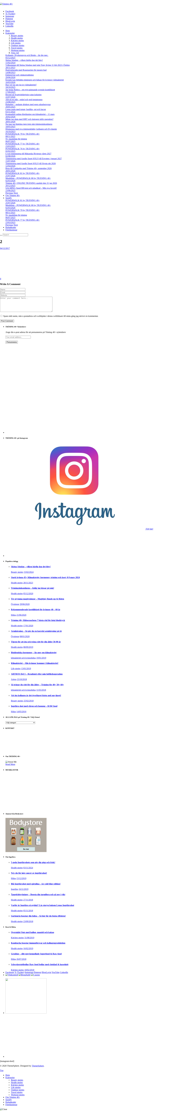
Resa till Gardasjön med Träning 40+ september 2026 (28, 168)
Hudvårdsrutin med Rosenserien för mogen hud (26, 70)
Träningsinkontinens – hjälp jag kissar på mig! (32, 588)
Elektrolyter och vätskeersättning (19, 75)
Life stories (16, 43)
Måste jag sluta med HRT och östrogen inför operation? (29, 119)
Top (1, 1070)
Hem (7, 31)
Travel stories (16, 48)
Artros (13, 679)
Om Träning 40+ (12, 195)
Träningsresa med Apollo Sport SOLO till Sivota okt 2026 (30, 163)
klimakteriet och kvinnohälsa (23, 658)
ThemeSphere (38, 1066)
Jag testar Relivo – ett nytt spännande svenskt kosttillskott (30, 90)
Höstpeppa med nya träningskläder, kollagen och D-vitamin (31, 129)
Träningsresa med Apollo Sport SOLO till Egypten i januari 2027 (33, 158)
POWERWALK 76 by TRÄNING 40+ (22, 149)
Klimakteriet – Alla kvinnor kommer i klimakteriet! (34, 663)
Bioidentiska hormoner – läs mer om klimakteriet (33, 652)
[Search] (1, 235)
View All (15, 53)
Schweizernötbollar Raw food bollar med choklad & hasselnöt (39, 964)
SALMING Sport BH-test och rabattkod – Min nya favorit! (31, 188)
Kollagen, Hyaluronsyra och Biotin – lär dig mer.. (26, 55)
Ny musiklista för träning (16, 139)
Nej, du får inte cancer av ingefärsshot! (29, 873)
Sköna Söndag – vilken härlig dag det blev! (24, 60)
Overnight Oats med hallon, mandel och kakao (32, 932)
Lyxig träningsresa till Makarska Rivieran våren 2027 (28, 153)
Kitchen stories (17, 40)
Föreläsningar (11, 230)
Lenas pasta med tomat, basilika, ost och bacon (25, 109)
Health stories (17, 38)
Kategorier (10, 33)
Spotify (8, 198)
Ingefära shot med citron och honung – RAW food (34, 706)
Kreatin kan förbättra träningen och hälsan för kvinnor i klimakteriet (34, 80)
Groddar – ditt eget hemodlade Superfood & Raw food (36, 954)
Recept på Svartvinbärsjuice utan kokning (23, 94)
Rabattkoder (10, 227)
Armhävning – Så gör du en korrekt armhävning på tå (36, 631)
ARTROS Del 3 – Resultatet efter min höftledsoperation (37, 674)
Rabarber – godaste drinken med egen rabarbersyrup (28, 104)
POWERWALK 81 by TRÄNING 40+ (22, 173)
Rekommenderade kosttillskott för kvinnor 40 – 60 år (35, 609)
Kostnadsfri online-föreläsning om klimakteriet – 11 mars (29, 114)
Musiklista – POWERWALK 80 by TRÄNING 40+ (28, 178)
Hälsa (13, 615)
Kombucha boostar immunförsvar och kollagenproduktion (38, 943)
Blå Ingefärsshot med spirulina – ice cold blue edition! (36, 884)
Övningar (15, 604)
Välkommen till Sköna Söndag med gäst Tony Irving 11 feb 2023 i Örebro (37, 65)
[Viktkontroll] (11, 975)
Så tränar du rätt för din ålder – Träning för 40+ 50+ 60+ (37, 684)
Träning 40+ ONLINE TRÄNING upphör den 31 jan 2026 (31, 183)
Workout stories (18, 50)
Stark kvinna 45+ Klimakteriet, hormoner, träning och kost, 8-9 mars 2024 (45, 577)
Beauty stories (17, 35)
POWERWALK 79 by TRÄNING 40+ (22, 134)
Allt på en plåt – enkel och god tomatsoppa (23, 99)
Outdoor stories (17, 45)
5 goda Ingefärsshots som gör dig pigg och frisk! (33, 862)
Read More (10, 764)
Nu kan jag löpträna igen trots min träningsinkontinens (28, 124)
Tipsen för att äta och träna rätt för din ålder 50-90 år (36, 642)
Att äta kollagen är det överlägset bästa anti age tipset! (36, 695)
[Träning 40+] (6, 4)
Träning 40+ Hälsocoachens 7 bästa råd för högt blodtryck (38, 620)
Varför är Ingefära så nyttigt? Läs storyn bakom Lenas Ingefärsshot (42, 905)
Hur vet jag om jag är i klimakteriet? (21, 85)
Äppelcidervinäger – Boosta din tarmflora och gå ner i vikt (38, 894)
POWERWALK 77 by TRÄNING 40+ (22, 144)
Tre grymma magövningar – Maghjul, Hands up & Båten (37, 599)
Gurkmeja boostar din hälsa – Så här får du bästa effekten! (38, 916)
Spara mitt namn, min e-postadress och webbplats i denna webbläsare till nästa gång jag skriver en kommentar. (50, 316)
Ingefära (14, 889)
